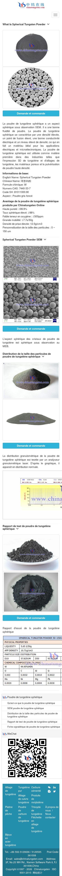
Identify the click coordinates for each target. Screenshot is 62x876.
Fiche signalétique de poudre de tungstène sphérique (33, 726)
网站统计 (37, 872)
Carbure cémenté (36, 788)
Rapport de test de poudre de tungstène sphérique (26, 527)
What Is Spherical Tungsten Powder (24, 24)
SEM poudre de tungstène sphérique (25, 708)
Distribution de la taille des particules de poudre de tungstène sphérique (27, 355)
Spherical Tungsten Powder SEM (22, 239)
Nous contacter (50, 815)
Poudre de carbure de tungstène (23, 813)
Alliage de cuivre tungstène (23, 799)
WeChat (11, 733)
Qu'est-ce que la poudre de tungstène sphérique (31, 703)
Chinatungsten (42, 869)
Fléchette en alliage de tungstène (36, 824)
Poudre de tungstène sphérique (24, 697)
